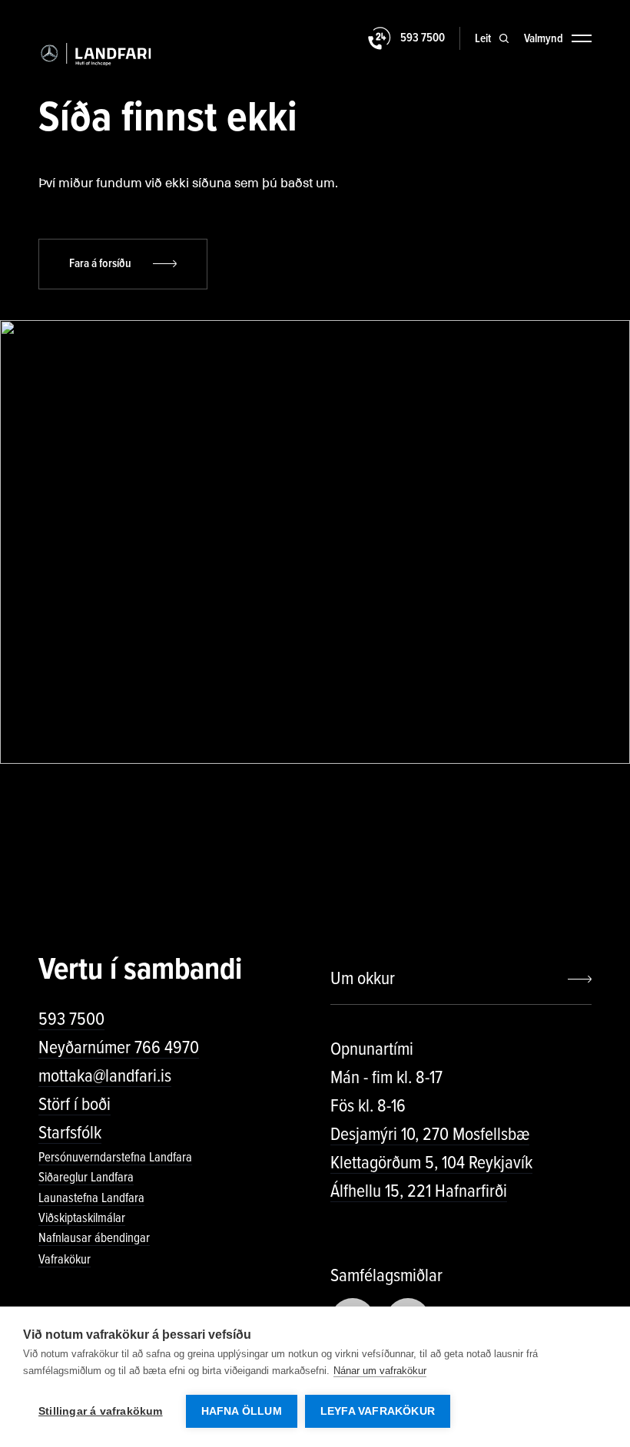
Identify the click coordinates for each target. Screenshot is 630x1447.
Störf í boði (74, 1104)
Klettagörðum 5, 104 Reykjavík (431, 1162)
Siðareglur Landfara (86, 1177)
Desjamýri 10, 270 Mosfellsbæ (429, 1134)
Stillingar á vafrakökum (100, 1411)
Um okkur (362, 978)
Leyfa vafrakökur (377, 1411)
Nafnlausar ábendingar (94, 1238)
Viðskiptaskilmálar (81, 1218)
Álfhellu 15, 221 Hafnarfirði (418, 1191)
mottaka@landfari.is (104, 1076)
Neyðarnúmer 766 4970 (118, 1047)
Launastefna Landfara (91, 1198)
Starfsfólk (69, 1133)
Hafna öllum (241, 1411)
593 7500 (71, 1019)
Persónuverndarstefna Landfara (115, 1157)
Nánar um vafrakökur (379, 1370)
